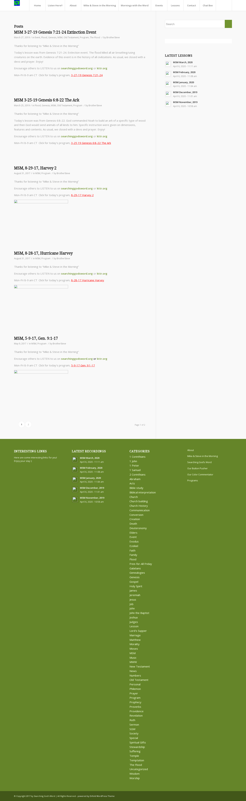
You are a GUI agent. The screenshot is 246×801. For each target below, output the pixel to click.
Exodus (134, 541)
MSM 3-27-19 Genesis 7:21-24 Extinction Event (55, 32)
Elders (133, 532)
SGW (132, 729)
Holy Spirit (135, 586)
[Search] (224, 5)
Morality (134, 644)
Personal (134, 684)
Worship (134, 778)
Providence (136, 711)
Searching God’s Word (199, 462)
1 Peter (134, 465)
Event (37, 37)
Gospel (133, 581)
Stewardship (137, 747)
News (133, 671)
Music (133, 657)
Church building (138, 501)
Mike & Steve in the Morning (202, 456)
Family (133, 555)
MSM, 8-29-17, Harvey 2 (35, 168)
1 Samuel (135, 470)
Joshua (133, 617)
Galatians (135, 568)
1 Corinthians (137, 456)
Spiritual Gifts (137, 742)
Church (133, 497)
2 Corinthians (137, 474)
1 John (133, 461)
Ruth (132, 720)
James (133, 590)
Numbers (135, 675)
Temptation (136, 760)
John (132, 608)
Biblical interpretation (142, 492)
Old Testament (71, 37)
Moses (133, 648)
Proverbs (135, 706)
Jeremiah (134, 595)
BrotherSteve (113, 37)
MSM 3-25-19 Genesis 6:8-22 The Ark (46, 100)
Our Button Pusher (197, 468)
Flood (44, 37)
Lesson (133, 626)
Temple (134, 756)
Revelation (136, 715)
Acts (132, 483)
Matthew (135, 640)
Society (133, 733)
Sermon (134, 724)
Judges (133, 622)
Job (131, 604)
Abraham (134, 479)
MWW (133, 662)
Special (133, 738)
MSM (59, 37)
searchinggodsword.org (77, 68)
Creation (134, 519)
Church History (138, 505)
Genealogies (137, 572)
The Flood (95, 37)
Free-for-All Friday (140, 564)
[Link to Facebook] (224, 795)
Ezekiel (133, 546)
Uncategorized (138, 769)
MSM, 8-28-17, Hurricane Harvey (43, 253)
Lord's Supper (138, 631)
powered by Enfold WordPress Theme (96, 796)
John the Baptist (139, 613)
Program (84, 37)
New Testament (139, 666)
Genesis (52, 37)
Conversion (136, 515)
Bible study (136, 488)
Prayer (133, 693)
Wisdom (134, 773)
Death (133, 523)
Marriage (135, 635)
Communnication (139, 510)
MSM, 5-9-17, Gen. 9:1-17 (36, 338)
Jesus (132, 599)
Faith (132, 550)
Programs (192, 480)
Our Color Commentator (200, 474)
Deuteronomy (138, 528)
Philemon (135, 689)
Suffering (134, 751)
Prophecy (135, 702)
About (190, 450)
